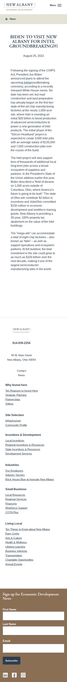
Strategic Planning (15, 394)
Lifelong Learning (15, 546)
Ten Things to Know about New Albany (27, 529)
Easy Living (12, 533)
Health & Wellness (16, 542)
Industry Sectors (15, 474)
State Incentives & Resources (22, 449)
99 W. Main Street (21, 355)
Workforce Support (16, 507)
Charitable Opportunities (19, 559)
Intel (26, 82)
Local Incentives (14, 440)
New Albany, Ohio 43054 (21, 359)
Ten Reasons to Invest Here (21, 390)
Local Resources (15, 494)
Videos (9, 403)
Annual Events (13, 564)
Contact (21, 370)
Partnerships (12, 399)
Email (6, 640)
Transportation (13, 555)
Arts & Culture (13, 538)
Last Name (9, 624)
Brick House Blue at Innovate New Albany (29, 479)
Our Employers (14, 470)
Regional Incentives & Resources (24, 444)
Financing (11, 503)
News (21, 375)
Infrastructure (13, 420)
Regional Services (16, 499)
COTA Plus (11, 512)
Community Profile (16, 425)
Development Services (18, 453)
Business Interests (16, 551)
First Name (9, 609)
